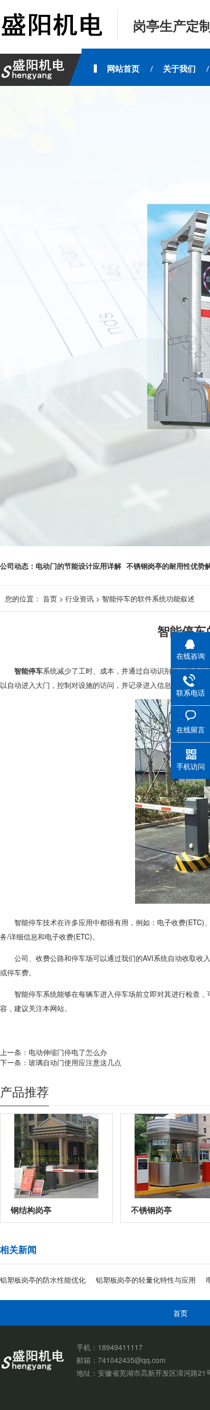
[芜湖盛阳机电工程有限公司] (51, 25)
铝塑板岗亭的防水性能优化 (43, 1279)
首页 (50, 598)
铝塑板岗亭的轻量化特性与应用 (146, 1279)
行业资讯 (79, 598)
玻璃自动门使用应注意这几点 (75, 1062)
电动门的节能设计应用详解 (78, 566)
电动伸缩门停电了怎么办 (68, 1052)
